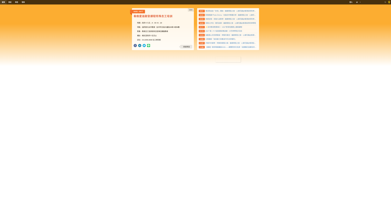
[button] (135, 46)
